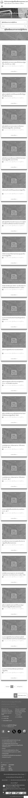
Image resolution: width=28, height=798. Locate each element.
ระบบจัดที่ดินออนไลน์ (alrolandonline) (10, 743)
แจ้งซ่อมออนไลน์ (5, 753)
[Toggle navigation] (2, 6)
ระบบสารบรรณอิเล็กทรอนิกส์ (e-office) (10, 750)
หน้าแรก (8, 686)
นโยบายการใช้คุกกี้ (14, 783)
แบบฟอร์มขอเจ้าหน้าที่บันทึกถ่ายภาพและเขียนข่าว (12, 755)
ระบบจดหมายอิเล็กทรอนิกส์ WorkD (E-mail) (11, 740)
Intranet (4, 748)
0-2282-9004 (5, 716)
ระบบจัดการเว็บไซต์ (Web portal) (9, 742)
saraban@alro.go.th (7, 720)
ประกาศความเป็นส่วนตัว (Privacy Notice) (14, 777)
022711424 (18, 715)
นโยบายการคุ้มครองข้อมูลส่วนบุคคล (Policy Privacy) (14, 774)
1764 (4, 726)
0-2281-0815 (5, 718)
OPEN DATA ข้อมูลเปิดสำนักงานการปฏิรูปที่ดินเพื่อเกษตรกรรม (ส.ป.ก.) (12, 746)
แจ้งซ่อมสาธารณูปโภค (6, 757)
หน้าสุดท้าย (19, 686)
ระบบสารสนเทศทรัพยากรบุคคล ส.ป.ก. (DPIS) (11, 752)
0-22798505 (19, 717)
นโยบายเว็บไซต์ (5, 780)
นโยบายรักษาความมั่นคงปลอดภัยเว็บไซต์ (18, 780)
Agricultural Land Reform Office (13, 787)
